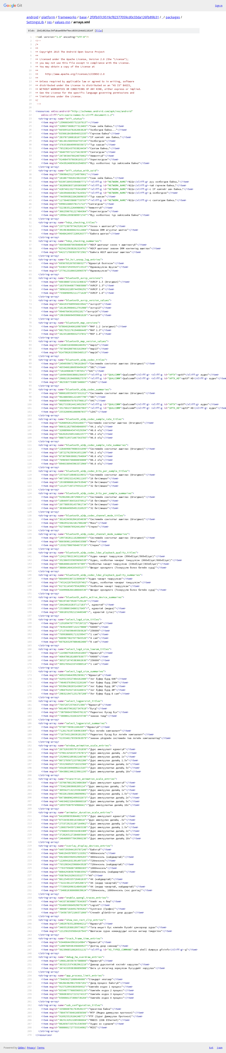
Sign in (218, 5)
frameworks (67, 17)
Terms (40, 1047)
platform (48, 17)
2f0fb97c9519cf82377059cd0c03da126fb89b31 (124, 17)
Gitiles (21, 1047)
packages (173, 17)
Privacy (31, 1047)
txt (211, 1047)
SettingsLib (35, 22)
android (32, 17)
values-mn (62, 22)
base (83, 17)
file (99, 30)
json (219, 1047)
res (49, 22)
